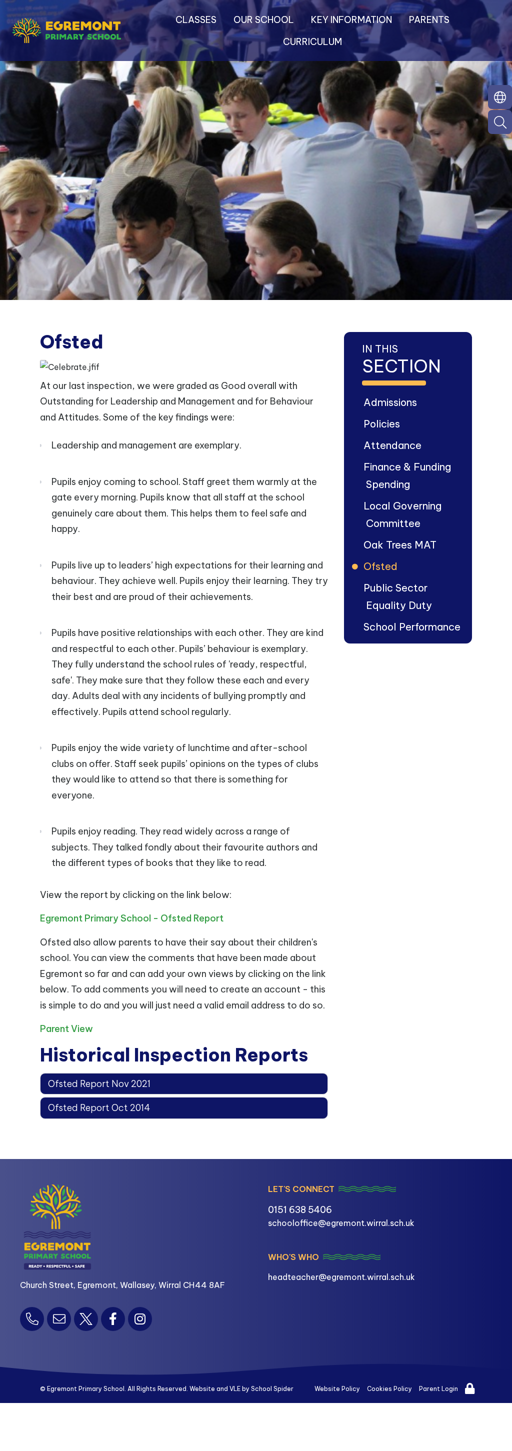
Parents (429, 20)
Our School (264, 20)
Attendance (394, 445)
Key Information (351, 20)
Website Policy (337, 1388)
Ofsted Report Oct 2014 (99, 1108)
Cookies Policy (389, 1388)
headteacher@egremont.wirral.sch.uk (341, 1277)
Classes (196, 20)
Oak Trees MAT (401, 544)
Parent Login (438, 1388)
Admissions (391, 402)
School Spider (272, 1388)
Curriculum (312, 42)
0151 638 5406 (300, 1210)
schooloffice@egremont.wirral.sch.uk (341, 1223)
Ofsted (382, 566)
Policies (383, 424)
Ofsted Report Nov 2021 (99, 1084)
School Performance (413, 626)
